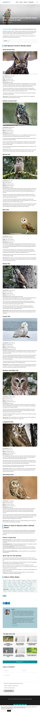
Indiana (30, 582)
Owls (4, 595)
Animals (7, 29)
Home (4, 29)
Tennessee (26, 589)
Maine (19, 583)
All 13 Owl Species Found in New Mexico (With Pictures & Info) (20, 655)
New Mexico (23, 586)
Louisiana (14, 583)
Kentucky (9, 583)
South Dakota (19, 589)
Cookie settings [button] (3, 710)
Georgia (14, 582)
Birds (4, 15)
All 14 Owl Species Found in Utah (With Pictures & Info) (20, 644)
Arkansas (18, 580)
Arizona (14, 580)
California (23, 580)
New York (29, 586)
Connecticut (34, 580)
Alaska (9, 580)
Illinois (26, 582)
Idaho (23, 582)
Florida (10, 582)
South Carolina (12, 589)
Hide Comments (19, 661)
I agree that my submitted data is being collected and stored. (13, 683)
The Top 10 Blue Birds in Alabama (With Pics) (32, 655)
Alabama (5, 580)
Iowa (35, 582)
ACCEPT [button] (9, 710)
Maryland (23, 583)
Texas (30, 589)
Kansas (4, 583)
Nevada (4, 586)
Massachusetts (29, 583)
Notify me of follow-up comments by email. (11, 685)
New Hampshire (11, 586)
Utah (34, 589)
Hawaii (18, 582)
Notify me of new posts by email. (9, 687)
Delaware (5, 582)
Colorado (28, 580)
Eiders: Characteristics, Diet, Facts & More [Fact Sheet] (8, 655)
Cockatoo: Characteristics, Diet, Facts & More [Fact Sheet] (8, 644)
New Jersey (17, 586)
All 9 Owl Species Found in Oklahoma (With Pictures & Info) (32, 644)
